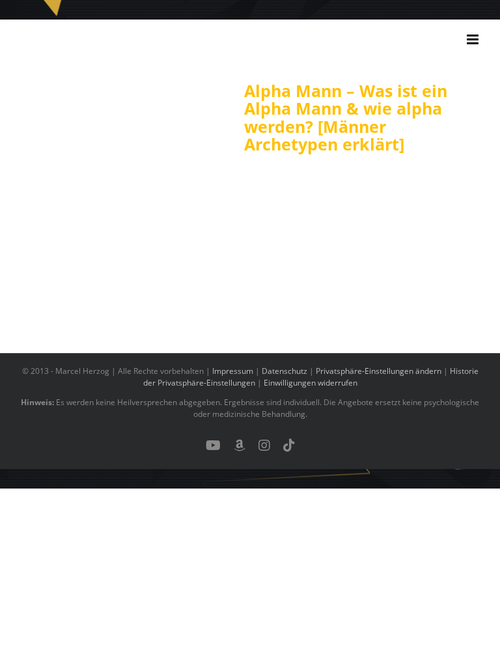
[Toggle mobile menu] (473, 39)
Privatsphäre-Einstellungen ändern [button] (378, 370)
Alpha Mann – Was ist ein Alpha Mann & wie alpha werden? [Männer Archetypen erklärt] (345, 117)
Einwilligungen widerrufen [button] (310, 382)
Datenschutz (284, 370)
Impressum (232, 370)
